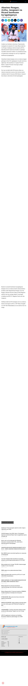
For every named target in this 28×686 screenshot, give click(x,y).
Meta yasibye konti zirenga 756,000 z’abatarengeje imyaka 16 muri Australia (13, 565)
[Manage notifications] (3, 683)
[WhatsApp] (9, 20)
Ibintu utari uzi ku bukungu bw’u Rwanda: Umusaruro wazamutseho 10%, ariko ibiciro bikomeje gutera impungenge (11, 542)
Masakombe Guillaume (7, 17)
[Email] (15, 20)
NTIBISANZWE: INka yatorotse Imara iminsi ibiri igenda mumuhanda (12, 597)
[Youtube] (19, 642)
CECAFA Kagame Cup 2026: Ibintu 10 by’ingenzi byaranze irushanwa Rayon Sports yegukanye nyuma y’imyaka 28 (14, 535)
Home (2, 4)
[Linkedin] (12, 20)
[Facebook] (2, 20)
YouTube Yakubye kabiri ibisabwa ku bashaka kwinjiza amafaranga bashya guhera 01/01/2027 (13, 559)
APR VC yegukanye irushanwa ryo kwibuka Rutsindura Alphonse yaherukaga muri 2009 (12, 616)
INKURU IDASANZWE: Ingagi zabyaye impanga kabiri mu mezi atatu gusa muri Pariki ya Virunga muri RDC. (13, 604)
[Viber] (21, 20)
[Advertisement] (14, 93)
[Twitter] (5, 20)
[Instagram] (19, 639)
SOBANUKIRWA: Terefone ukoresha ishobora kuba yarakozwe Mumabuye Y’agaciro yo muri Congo (13, 610)
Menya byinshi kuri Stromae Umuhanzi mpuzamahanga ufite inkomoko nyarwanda (11, 586)
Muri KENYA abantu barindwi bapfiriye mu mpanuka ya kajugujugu (13, 554)
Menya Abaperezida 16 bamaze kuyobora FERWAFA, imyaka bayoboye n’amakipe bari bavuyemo (13, 592)
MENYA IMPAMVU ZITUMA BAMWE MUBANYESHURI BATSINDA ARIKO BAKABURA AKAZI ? (13, 581)
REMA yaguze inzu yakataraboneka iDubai (11, 570)
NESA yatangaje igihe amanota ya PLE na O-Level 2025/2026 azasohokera (13, 575)
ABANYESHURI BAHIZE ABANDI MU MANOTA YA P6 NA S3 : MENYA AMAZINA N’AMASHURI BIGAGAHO (13, 548)
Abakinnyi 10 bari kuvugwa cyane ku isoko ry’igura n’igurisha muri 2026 (13, 528)
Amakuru (6, 4)
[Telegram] (18, 20)
